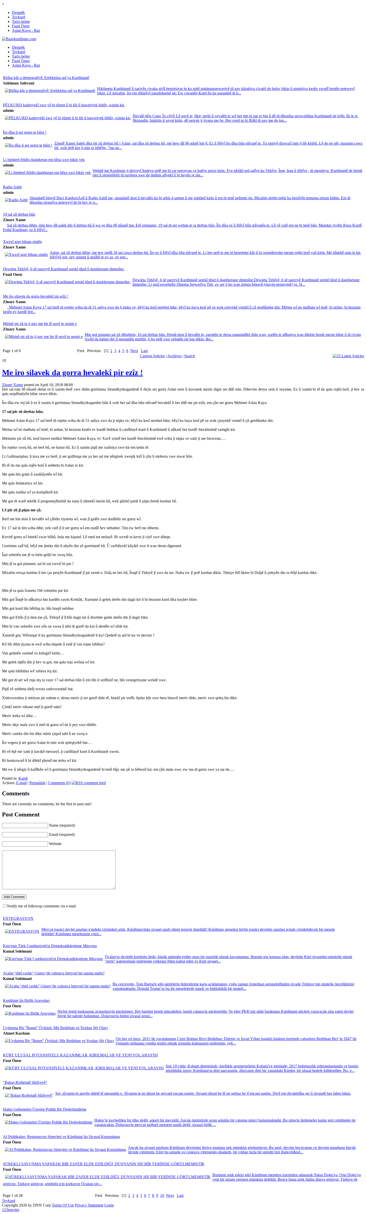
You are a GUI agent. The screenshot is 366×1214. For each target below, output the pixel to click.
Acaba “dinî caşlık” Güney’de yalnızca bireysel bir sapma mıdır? (54, 973)
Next (134, 351)
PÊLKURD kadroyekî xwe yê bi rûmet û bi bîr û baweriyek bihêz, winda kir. (64, 105)
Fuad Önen (21, 26)
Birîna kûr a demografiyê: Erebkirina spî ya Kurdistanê (46, 78)
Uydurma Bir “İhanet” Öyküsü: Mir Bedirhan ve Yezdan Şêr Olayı (55, 1028)
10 (162, 1195)
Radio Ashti (12, 187)
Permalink (37, 783)
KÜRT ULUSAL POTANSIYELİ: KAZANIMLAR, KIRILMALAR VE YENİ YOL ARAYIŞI (80, 1055)
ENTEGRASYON (18, 918)
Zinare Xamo (12, 385)
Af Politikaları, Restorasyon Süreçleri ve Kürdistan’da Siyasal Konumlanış (61, 1136)
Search (189, 356)
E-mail (21, 783)
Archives (174, 356)
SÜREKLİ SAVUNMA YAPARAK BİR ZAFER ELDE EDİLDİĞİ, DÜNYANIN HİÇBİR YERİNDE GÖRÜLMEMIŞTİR (103, 1164)
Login (109, 1205)
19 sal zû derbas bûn (19, 214)
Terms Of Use (63, 1205)
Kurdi (23, 778)
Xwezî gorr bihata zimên (22, 242)
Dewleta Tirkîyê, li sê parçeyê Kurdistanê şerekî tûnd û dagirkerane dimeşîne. (63, 269)
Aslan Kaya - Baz (26, 30)
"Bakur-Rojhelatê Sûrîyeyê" (25, 1082)
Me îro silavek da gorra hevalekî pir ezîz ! (35, 296)
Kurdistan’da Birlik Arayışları (26, 1000)
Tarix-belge (21, 21)
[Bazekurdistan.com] (19, 39)
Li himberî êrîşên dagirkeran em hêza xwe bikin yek (44, 160)
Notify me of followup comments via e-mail (41, 906)
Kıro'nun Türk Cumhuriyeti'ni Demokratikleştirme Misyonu (50, 946)
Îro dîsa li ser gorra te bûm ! (24, 132)
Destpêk (18, 12)
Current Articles (152, 356)
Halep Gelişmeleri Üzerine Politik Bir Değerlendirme (44, 1109)
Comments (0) (59, 783)
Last (144, 351)
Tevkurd (18, 17)
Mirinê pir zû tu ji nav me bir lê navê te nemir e (40, 324)
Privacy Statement (89, 1205)
